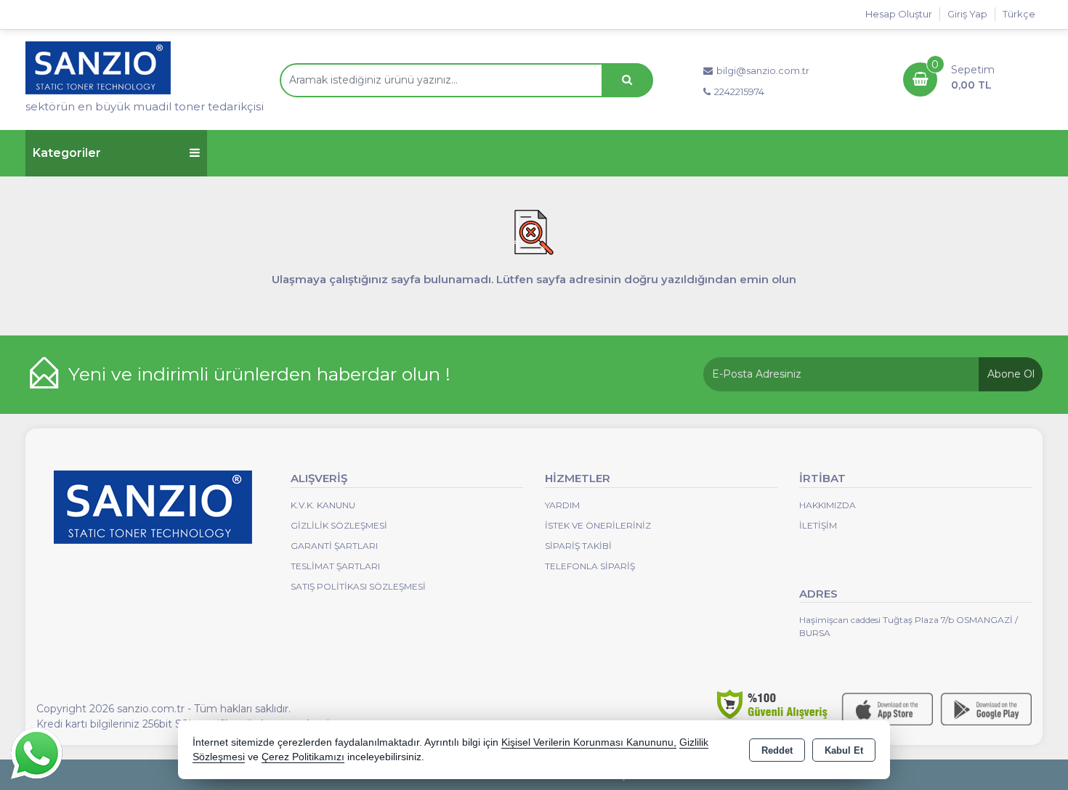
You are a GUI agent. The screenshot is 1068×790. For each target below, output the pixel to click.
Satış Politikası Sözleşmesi (358, 586)
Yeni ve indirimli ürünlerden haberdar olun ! (259, 374)
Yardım (562, 505)
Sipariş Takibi (578, 545)
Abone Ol (1011, 373)
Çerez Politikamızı (303, 757)
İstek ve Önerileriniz (598, 525)
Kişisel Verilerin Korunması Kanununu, (588, 742)
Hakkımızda (827, 505)
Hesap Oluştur (898, 14)
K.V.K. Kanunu (323, 505)
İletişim (818, 525)
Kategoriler (67, 153)
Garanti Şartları (334, 545)
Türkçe (1019, 14)
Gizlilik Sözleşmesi (339, 525)
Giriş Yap (967, 14)
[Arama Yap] (627, 80)
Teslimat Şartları (335, 566)
